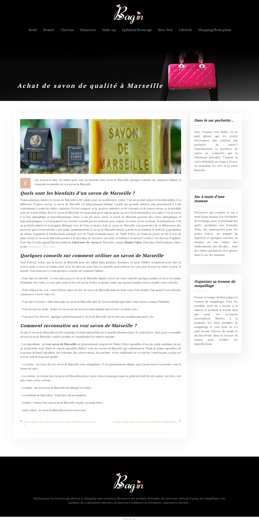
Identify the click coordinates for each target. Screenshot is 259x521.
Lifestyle (185, 29)
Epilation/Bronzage (137, 29)
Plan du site (129, 519)
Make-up (109, 29)
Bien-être (165, 29)
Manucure (88, 29)
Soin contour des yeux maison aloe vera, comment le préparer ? (60, 424)
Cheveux (67, 29)
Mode (32, 29)
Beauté (48, 29)
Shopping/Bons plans (214, 29)
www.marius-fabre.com (41, 246)
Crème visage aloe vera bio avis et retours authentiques (145, 421)
